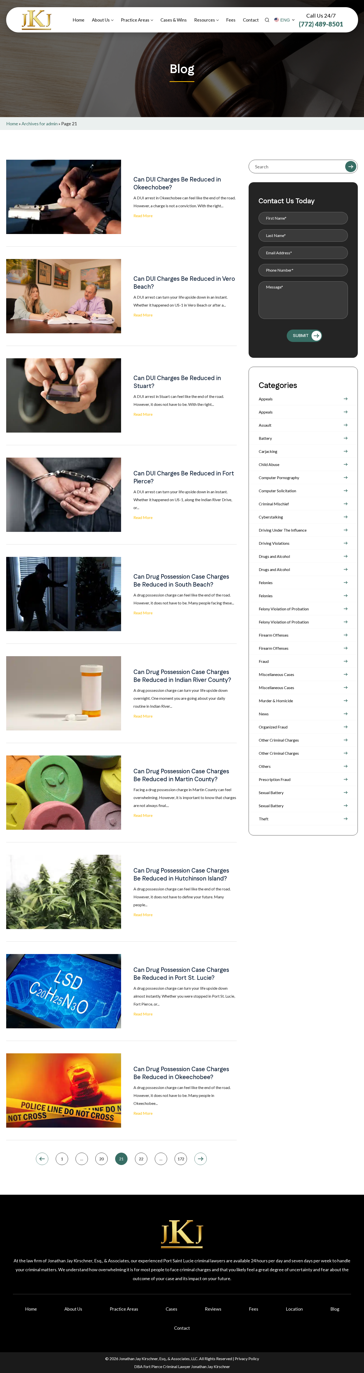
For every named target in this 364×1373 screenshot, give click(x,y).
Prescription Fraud (274, 779)
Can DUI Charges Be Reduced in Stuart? (177, 382)
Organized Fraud (273, 727)
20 (101, 1158)
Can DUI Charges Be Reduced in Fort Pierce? (183, 477)
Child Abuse (269, 464)
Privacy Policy (247, 1358)
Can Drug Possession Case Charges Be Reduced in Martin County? (181, 775)
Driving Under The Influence (283, 530)
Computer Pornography (279, 477)
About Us (101, 20)
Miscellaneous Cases (276, 674)
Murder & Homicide (276, 700)
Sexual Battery (271, 792)
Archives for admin (40, 123)
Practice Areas (135, 20)
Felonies (266, 582)
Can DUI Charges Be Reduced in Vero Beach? (184, 283)
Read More (143, 215)
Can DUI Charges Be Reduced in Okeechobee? (177, 184)
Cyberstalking (271, 517)
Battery (265, 438)
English (284, 20)
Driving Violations (274, 543)
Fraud (264, 661)
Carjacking (268, 451)
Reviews (213, 1309)
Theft (263, 818)
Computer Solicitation (277, 490)
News (264, 713)
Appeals (266, 398)
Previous (42, 1159)
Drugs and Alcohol (274, 556)
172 (181, 1158)
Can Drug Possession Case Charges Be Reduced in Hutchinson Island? (181, 875)
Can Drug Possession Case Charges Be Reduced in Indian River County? (182, 676)
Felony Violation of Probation (284, 608)
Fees (230, 20)
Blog (334, 1309)
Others (265, 766)
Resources (204, 20)
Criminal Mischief (274, 503)
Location (294, 1309)
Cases (171, 1309)
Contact (251, 20)
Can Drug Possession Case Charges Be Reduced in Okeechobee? (181, 1073)
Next (200, 1159)
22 (141, 1158)
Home (78, 20)
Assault (265, 425)
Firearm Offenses (273, 635)
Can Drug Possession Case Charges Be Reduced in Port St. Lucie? (181, 974)
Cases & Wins (173, 20)
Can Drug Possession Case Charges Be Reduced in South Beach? (181, 581)
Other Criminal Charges (279, 740)
